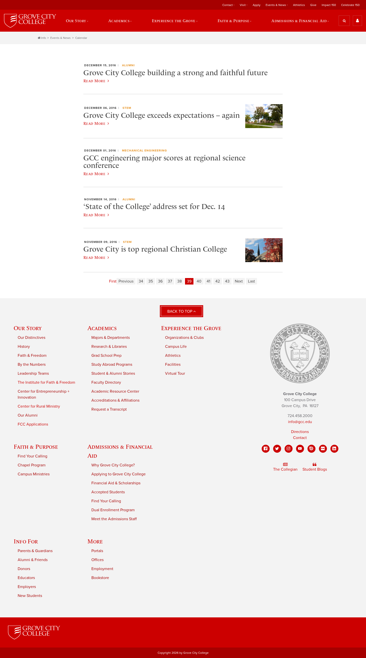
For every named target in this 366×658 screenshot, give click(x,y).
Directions (300, 431)
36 (160, 281)
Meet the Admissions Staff (114, 518)
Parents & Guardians (35, 550)
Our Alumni (28, 415)
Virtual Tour (175, 373)
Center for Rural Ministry (39, 406)
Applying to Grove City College (118, 474)
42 (217, 281)
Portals (97, 550)
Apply (256, 5)
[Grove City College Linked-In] (334, 449)
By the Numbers (32, 364)
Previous (126, 281)
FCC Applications (33, 424)
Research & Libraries (109, 346)
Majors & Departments (110, 337)
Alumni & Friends (33, 559)
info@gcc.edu (300, 421)
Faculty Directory (106, 382)
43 (227, 281)
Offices (97, 559)
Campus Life (176, 346)
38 (179, 281)
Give (313, 5)
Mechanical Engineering (144, 150)
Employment (102, 568)
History (24, 346)
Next (239, 281)
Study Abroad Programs (111, 364)
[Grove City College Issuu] (311, 449)
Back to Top (180, 311)
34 (141, 281)
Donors (24, 568)
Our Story (28, 328)
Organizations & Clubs (184, 337)
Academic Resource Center (115, 391)
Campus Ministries (34, 474)
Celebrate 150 (350, 5)
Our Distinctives (31, 337)
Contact (300, 437)
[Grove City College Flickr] (323, 449)
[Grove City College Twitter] (277, 449)
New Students (30, 595)
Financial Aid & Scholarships (115, 483)
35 (150, 281)
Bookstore (100, 577)
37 (170, 281)
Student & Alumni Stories (113, 373)
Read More (94, 80)
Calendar (81, 38)
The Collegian (285, 469)
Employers (27, 586)
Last (251, 281)
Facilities (173, 364)
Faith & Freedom (32, 355)
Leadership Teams (33, 373)
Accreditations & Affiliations (115, 400)
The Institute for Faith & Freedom (46, 382)
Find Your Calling (32, 456)
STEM (126, 108)
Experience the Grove (191, 328)
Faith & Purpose (36, 446)
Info (43, 38)
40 (199, 281)
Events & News (60, 38)
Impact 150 (329, 5)
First (113, 281)
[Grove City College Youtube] (300, 449)
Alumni (128, 65)
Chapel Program (32, 465)
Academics (102, 328)
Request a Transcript (109, 409)
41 (208, 281)
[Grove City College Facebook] (266, 449)
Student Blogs (315, 469)
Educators (26, 577)
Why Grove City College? (113, 465)
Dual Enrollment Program (113, 510)
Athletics (299, 5)
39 (189, 281)
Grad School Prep (106, 355)
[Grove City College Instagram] (289, 449)
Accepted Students (108, 492)
